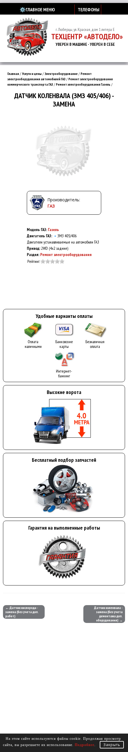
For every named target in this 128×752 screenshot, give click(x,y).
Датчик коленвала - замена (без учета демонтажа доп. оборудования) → (108, 613)
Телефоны (88, 9)
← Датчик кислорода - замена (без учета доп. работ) (22, 611)
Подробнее (84, 745)
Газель (53, 229)
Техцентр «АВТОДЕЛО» (87, 36)
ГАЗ (51, 206)
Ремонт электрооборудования (66, 254)
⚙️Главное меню (37, 9)
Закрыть (111, 744)
